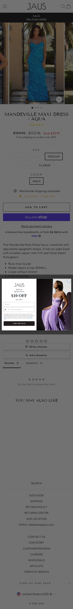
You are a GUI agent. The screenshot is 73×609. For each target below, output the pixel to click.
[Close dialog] (69, 280)
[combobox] (6, 309)
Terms (5, 318)
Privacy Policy (29, 318)
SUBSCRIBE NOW (19, 323)
